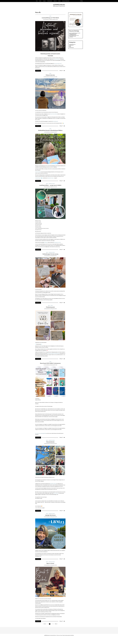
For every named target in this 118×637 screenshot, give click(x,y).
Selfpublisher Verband (53, 483)
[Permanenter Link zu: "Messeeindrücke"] (50, 460)
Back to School (50, 563)
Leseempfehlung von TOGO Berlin (50, 17)
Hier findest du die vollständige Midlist (40, 433)
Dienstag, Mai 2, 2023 (54, 443)
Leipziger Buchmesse (50, 515)
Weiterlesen (38, 70)
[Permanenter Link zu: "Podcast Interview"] (50, 93)
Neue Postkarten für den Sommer (74, 35)
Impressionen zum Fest (57, 242)
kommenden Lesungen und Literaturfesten (53, 353)
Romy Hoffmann (56, 493)
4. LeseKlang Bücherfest (72, 34)
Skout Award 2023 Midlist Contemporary (50, 363)
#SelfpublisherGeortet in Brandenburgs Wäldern (50, 130)
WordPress (72, 635)
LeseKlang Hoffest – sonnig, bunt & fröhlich (50, 185)
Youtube (54, 121)
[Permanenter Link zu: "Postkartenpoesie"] (50, 325)
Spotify (57, 121)
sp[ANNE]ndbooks (59, 4)
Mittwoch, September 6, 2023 (54, 19)
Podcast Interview (50, 75)
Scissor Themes (62, 635)
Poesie (52, 305)
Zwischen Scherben (56, 59)
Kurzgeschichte (71, 45)
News (50, 73)
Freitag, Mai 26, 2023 (54, 255)
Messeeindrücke (50, 442)
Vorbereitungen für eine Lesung (50, 254)
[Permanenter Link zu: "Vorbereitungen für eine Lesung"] (50, 272)
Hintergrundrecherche (72, 44)
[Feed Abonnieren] (39, 12)
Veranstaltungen (52, 183)
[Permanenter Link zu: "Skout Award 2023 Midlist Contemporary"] (50, 381)
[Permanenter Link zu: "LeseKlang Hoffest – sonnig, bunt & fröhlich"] (50, 203)
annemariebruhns (46, 19)
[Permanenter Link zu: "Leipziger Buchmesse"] (50, 533)
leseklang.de (45, 242)
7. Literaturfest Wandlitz (72, 36)
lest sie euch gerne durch (57, 63)
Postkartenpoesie (50, 307)
